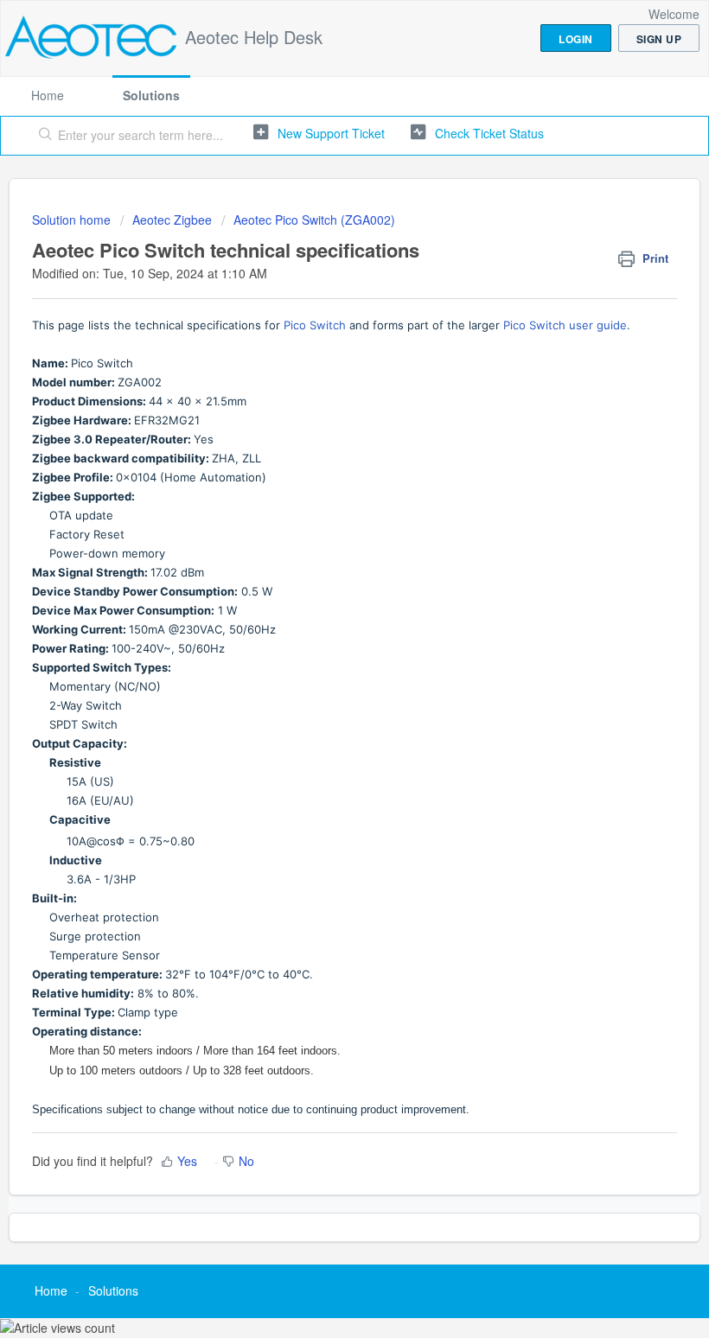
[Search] (42, 135)
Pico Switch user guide (565, 325)
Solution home (73, 219)
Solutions (151, 95)
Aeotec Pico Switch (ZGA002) (314, 219)
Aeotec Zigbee (172, 219)
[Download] (322, 665)
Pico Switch (315, 325)
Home (47, 95)
